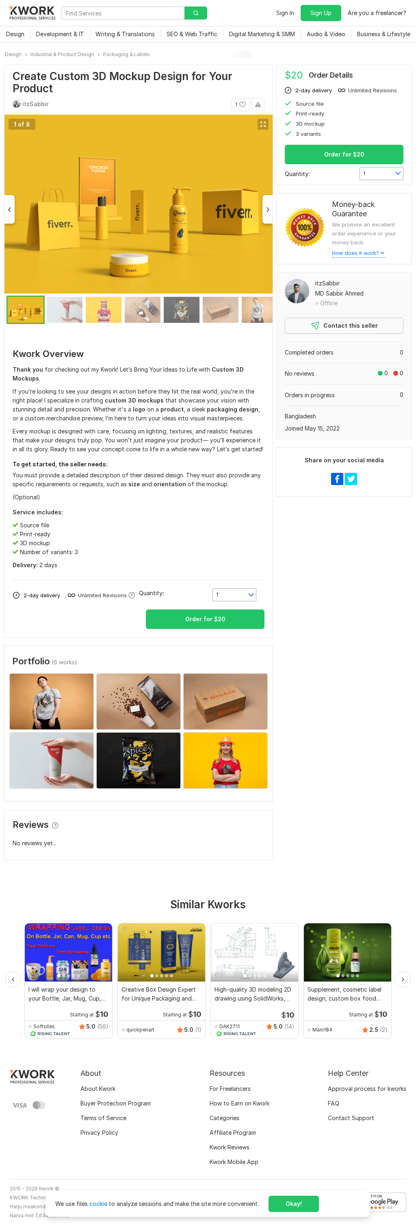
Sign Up (321, 12)
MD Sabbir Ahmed (339, 293)
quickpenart (140, 1030)
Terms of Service (103, 1117)
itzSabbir (327, 283)
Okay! (294, 1203)
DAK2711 (229, 1026)
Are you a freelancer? (377, 12)
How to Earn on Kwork (239, 1103)
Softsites (44, 1026)
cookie (98, 1203)
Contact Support (351, 1117)
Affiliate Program (233, 1132)
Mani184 (322, 1030)
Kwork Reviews (229, 1147)
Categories (224, 1117)
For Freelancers (230, 1088)
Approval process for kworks (367, 1088)
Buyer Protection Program (115, 1103)
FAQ (333, 1103)
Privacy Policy (99, 1132)
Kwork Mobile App (234, 1161)
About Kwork (97, 1088)
